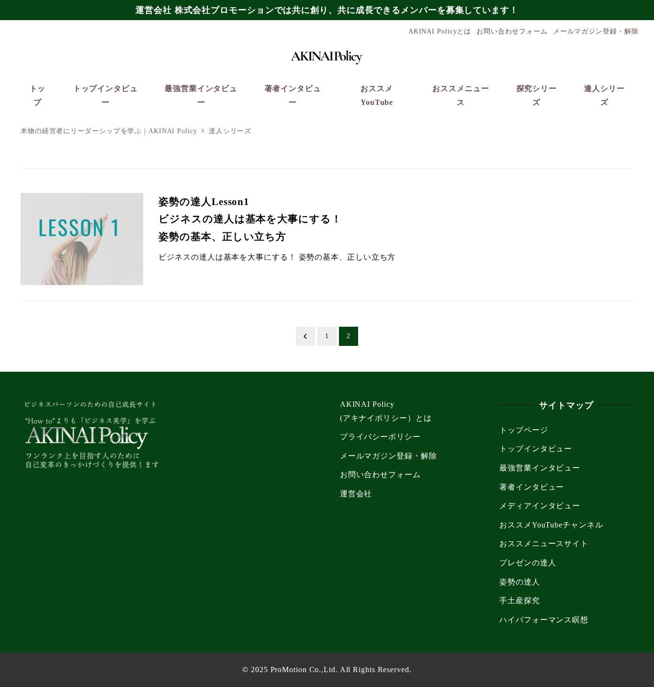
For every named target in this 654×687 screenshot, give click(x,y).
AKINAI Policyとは (440, 31)
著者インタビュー (531, 487)
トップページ (523, 430)
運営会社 (356, 494)
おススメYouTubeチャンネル (551, 525)
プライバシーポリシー (380, 437)
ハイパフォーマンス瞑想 (543, 620)
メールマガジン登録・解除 (596, 31)
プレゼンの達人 (527, 563)
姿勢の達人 (519, 582)
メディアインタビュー (539, 506)
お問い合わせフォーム (512, 31)
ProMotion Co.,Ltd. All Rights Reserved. (341, 669)
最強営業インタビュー (539, 468)
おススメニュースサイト (543, 543)
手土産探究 (519, 600)
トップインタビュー (535, 449)
